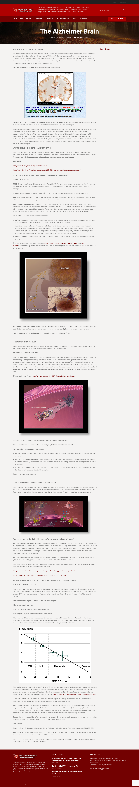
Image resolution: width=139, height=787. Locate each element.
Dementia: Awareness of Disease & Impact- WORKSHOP (67, 773)
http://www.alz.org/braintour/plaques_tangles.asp (30, 166)
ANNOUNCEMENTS (117, 19)
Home (52, 37)
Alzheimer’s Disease (64, 37)
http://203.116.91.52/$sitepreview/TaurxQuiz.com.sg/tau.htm (74, 694)
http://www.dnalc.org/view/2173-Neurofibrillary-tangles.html (54, 376)
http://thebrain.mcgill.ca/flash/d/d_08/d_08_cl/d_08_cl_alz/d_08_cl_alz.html (39, 575)
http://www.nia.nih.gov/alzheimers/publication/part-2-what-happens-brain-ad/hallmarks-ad (45, 571)
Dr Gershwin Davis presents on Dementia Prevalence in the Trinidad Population (66, 759)
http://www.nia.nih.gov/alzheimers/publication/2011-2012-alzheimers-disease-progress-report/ (46, 170)
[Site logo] (23, 10)
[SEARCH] (124, 10)
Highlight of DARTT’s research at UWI (65, 766)
